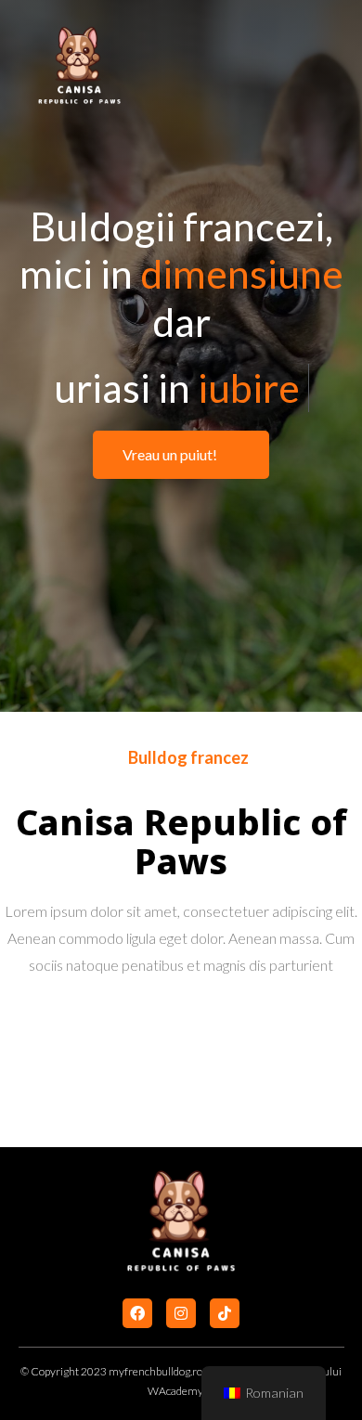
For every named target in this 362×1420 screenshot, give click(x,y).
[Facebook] (137, 1313)
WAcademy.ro (181, 1391)
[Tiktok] (224, 1313)
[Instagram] (181, 1313)
